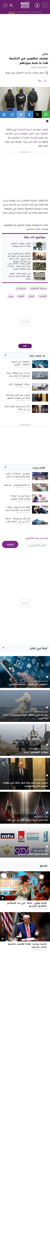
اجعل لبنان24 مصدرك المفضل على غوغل (24, 73)
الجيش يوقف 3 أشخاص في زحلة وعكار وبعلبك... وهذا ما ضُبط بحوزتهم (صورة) (19, 266)
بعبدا (37, 133)
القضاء (37, 229)
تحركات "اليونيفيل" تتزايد (19, 384)
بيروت (25, 142)
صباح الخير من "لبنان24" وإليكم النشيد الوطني (20, 497)
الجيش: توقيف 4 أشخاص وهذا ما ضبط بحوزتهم (21, 244)
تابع (25, 346)
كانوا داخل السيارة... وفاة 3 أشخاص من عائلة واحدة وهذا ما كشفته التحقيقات (17, 508)
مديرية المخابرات (24, 129)
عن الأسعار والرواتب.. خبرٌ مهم (17, 485)
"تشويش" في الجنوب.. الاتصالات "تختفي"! (20, 363)
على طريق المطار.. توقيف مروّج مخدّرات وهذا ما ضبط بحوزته (20, 276)
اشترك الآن (11, 12)
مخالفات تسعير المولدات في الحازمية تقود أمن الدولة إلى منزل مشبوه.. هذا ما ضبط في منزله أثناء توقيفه (19, 257)
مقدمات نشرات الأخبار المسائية (33, 854)
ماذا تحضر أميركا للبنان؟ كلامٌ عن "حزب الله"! (17, 408)
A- (45, 81)
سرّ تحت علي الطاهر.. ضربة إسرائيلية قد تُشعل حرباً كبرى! (18, 374)
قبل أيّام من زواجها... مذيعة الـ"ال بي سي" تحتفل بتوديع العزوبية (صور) (17, 520)
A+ (40, 81)
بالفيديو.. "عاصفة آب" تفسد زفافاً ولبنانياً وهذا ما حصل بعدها (17, 475)
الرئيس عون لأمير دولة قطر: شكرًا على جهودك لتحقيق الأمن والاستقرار (18, 396)
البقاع (35, 142)
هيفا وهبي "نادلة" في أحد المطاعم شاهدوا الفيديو (27, 905)
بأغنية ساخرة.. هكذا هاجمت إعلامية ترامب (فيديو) (27, 945)
